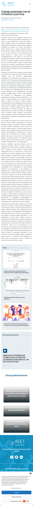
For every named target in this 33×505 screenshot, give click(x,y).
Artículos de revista (18, 400)
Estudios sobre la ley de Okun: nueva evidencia (14, 298)
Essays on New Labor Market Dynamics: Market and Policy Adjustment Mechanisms (16, 271)
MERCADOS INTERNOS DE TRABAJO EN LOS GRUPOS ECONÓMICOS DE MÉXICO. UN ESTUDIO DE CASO (16, 358)
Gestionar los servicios (16, 488)
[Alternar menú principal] (29, 4)
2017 (11, 400)
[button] (30, 473)
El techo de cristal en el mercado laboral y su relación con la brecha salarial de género (16, 324)
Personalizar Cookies (16, 501)
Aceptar (16, 492)
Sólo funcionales (16, 497)
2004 (11, 414)
